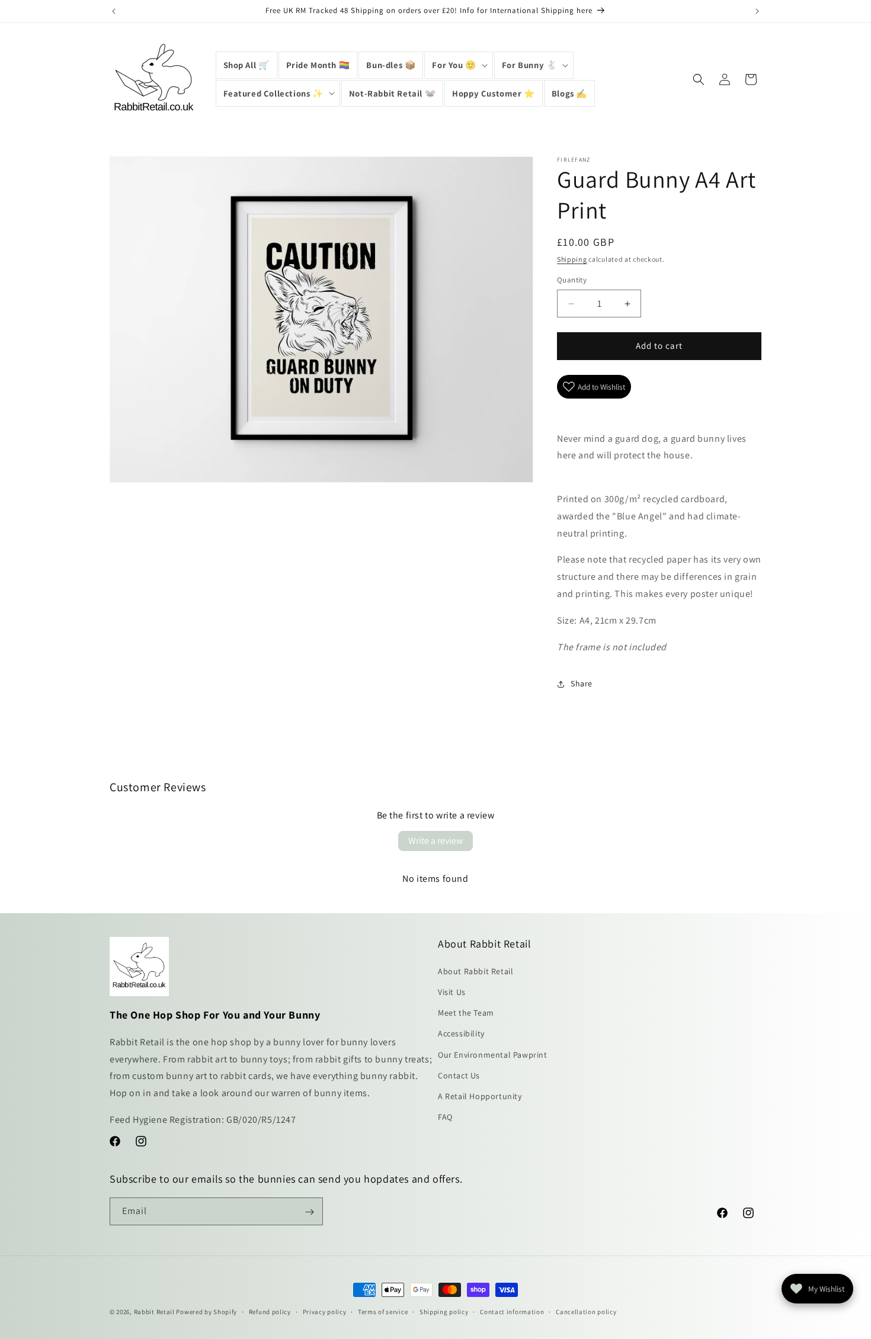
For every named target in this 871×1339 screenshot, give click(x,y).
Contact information (512, 1311)
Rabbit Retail (154, 1312)
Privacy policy (325, 1311)
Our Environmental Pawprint (492, 1054)
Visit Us (452, 991)
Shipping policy (444, 1311)
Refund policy (270, 1311)
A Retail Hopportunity (480, 1095)
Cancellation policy (586, 1311)
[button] (458, 65)
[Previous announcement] (114, 11)
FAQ (445, 1117)
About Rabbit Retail (475, 970)
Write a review (435, 840)
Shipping (572, 259)
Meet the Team (466, 1012)
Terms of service (383, 1311)
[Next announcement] (757, 11)
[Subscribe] (309, 1212)
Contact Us (459, 1075)
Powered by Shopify (206, 1312)
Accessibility (461, 1033)
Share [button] (582, 683)
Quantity (572, 280)
